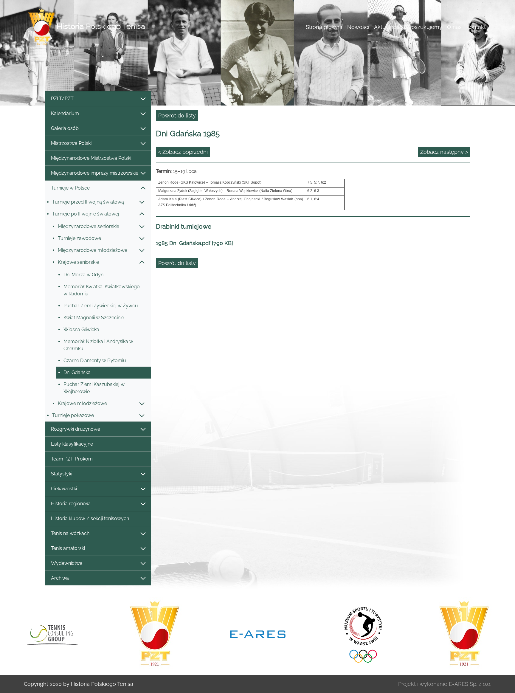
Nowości (358, 27)
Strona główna (324, 27)
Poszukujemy (425, 27)
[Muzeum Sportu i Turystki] (360, 633)
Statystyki (61, 474)
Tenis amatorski (68, 548)
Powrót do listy (177, 115)
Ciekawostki (64, 489)
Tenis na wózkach (70, 533)
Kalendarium (65, 113)
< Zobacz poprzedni (183, 152)
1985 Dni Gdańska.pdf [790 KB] (194, 243)
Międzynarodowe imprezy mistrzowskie (94, 173)
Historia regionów (70, 503)
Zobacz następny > (444, 152)
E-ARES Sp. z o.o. (470, 684)
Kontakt (476, 27)
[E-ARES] (257, 633)
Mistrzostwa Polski (71, 143)
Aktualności (389, 27)
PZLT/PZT (62, 98)
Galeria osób (65, 128)
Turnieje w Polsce (70, 188)
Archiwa (60, 578)
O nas (454, 27)
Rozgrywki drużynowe (75, 429)
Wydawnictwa (67, 563)
